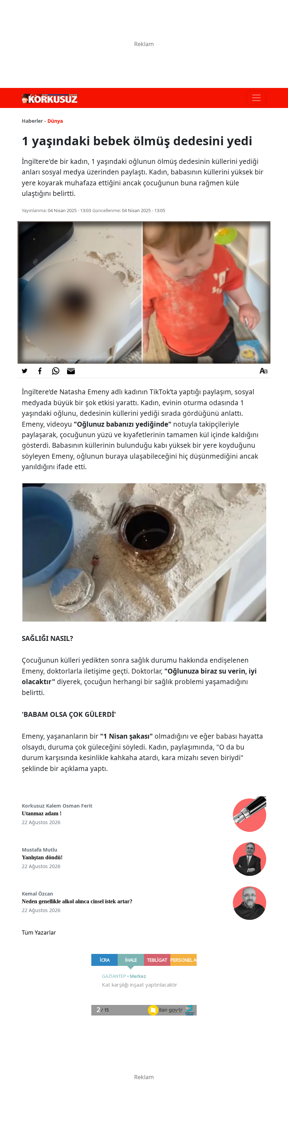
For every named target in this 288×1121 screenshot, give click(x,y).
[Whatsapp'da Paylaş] (55, 371)
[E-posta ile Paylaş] (71, 371)
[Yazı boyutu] (263, 371)
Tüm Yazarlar (39, 932)
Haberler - (34, 120)
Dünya (55, 120)
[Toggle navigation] (256, 98)
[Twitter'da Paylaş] (25, 371)
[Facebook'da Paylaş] (40, 371)
